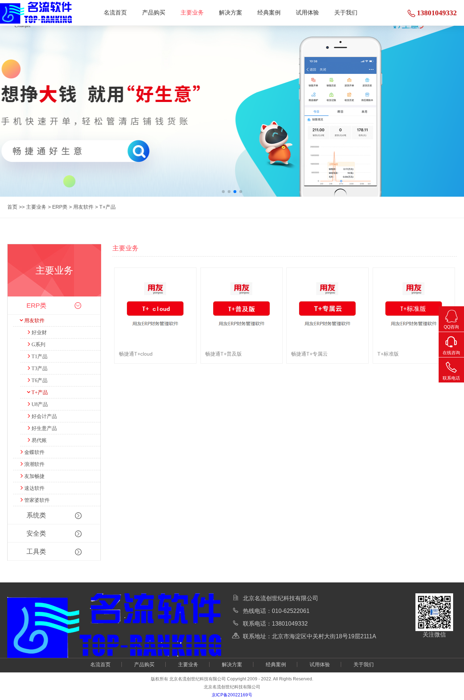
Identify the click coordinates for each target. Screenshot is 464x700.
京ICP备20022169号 (232, 694)
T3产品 (39, 368)
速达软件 (34, 488)
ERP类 (59, 207)
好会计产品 (44, 416)
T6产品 (39, 380)
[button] (223, 191)
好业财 (39, 332)
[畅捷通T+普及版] (241, 361)
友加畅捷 (34, 476)
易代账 (39, 440)
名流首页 (115, 12)
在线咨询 (451, 352)
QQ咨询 (451, 326)
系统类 (36, 515)
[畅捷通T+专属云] (327, 361)
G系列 (38, 344)
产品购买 (153, 12)
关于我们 (345, 12)
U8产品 (40, 404)
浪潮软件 (34, 464)
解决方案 (230, 12)
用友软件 (83, 207)
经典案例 (269, 12)
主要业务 (192, 12)
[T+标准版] (414, 361)
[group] (232, 111)
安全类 (36, 533)
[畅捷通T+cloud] (155, 361)
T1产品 (39, 356)
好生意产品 (44, 428)
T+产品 (107, 207)
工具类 (36, 551)
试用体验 (307, 12)
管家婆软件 (37, 500)
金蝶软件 (34, 452)
